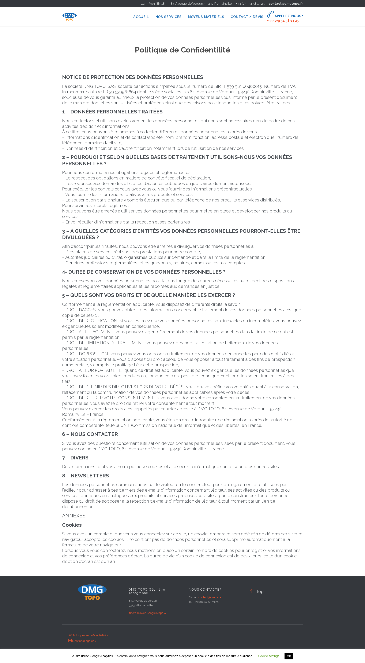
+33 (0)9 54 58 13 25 (250, 4)
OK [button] (289, 656)
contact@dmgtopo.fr (286, 4)
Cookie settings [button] (268, 656)
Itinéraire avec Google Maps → (147, 613)
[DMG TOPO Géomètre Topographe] (69, 16)
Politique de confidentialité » (88, 635)
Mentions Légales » (82, 640)
